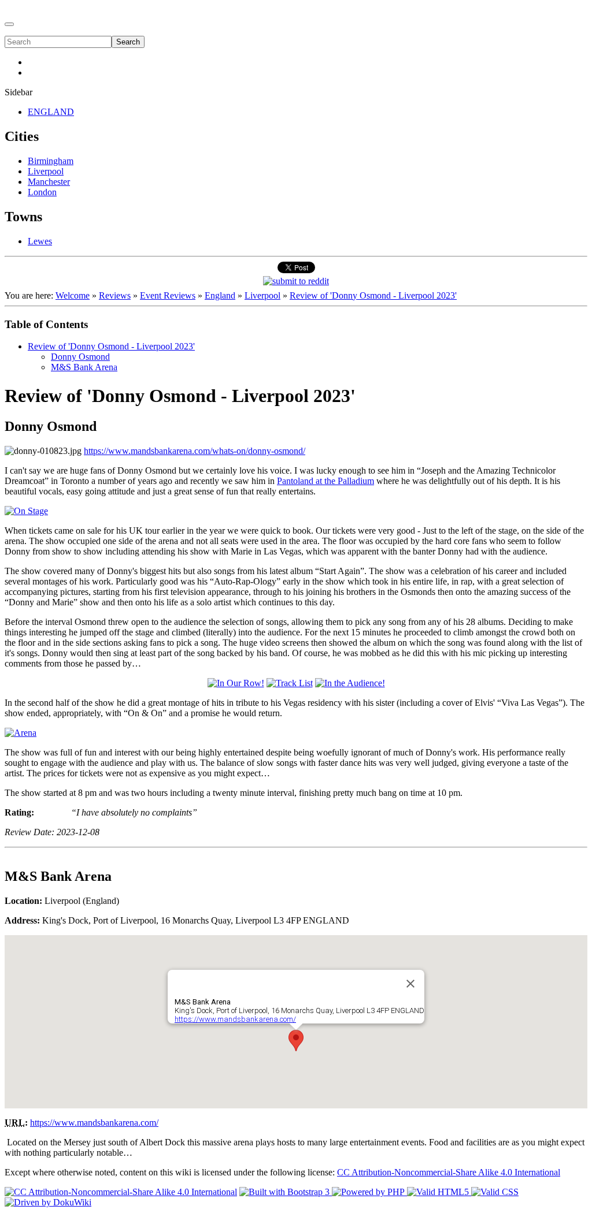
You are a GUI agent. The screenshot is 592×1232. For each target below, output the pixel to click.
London (42, 192)
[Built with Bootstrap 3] (285, 1192)
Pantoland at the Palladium (325, 481)
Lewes (40, 241)
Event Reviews (167, 295)
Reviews (115, 295)
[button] (296, 1040)
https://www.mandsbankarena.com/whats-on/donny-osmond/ (194, 451)
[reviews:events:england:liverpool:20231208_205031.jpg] (236, 683)
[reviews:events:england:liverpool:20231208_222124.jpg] (26, 511)
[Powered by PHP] (369, 1192)
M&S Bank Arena (84, 367)
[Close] (410, 983)
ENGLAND (51, 112)
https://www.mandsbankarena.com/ (235, 1019)
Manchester (49, 182)
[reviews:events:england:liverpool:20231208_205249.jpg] (290, 683)
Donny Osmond (80, 357)
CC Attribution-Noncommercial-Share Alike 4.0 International (448, 1172)
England (220, 295)
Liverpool (46, 171)
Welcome (73, 295)
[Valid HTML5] (439, 1192)
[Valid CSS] (495, 1192)
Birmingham (50, 161)
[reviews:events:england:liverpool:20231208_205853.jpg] (350, 683)
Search (128, 42)
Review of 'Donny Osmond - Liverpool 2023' (373, 295)
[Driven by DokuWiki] (48, 1202)
